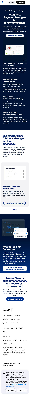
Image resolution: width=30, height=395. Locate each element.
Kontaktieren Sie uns (15, 35)
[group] (15, 184)
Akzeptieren (11, 390)
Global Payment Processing (15, 203)
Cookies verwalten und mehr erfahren (16, 385)
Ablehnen (22, 390)
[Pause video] (24, 59)
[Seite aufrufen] (14, 209)
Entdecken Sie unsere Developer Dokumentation (15, 268)
